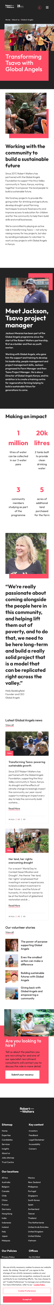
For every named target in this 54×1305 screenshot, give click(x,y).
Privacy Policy (8, 1257)
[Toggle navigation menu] (47, 7)
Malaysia (6, 1240)
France (5, 1204)
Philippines (33, 1186)
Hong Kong (7, 1213)
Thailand (32, 1218)
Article (12, 819)
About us (6, 1153)
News (9, 753)
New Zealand (34, 1182)
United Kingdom (35, 1231)
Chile (4, 1195)
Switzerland (33, 1209)
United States (34, 1236)
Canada (5, 1191)
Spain (30, 1204)
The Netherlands (36, 1222)
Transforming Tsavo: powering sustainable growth (27, 763)
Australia (6, 1182)
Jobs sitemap (8, 1157)
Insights (5, 1148)
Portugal (32, 1191)
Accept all (26, 1299)
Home (5, 1130)
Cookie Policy (39, 1284)
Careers (33, 1148)
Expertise (6, 1135)
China (4, 1200)
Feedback (33, 1135)
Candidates (7, 1139)
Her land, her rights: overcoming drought (21, 860)
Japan (5, 1236)
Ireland (5, 1227)
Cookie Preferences (27, 1291)
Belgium (5, 1186)
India (4, 1218)
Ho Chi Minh (34, 1257)
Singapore (33, 1195)
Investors (33, 1130)
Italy (4, 1231)
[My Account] (39, 7)
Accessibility (34, 1144)
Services (6, 1144)
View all (9, 724)
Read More (14, 808)
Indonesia (6, 1222)
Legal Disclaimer (36, 1139)
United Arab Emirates (38, 1227)
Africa (5, 1177)
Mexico (31, 1177)
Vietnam (32, 1240)
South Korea (34, 1200)
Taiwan (31, 1213)
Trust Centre (8, 1162)
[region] (27, 1282)
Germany (6, 1209)
